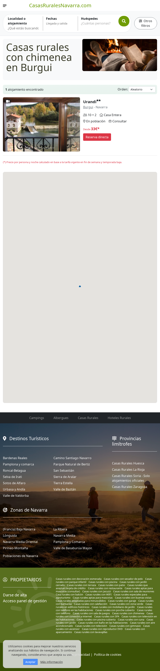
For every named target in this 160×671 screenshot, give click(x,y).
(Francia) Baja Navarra (19, 529)
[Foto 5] (36, 147)
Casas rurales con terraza (81, 585)
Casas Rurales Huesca (128, 463)
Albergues (60, 418)
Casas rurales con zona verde (126, 604)
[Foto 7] (39, 147)
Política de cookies (107, 654)
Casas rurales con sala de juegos (91, 613)
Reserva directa (97, 137)
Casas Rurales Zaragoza (129, 487)
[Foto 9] (43, 147)
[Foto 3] (32, 147)
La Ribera (60, 529)
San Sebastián (63, 470)
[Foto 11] (46, 147)
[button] (80, 286)
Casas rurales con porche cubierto (115, 610)
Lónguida (10, 535)
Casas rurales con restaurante (105, 588)
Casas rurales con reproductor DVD (102, 629)
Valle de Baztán (64, 489)
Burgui (88, 107)
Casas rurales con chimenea (128, 613)
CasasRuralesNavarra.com (60, 5)
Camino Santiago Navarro (72, 458)
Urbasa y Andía (14, 489)
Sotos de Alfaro (14, 483)
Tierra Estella (63, 483)
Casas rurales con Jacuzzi (96, 591)
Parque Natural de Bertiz (71, 464)
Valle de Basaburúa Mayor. (72, 548)
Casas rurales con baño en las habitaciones (103, 622)
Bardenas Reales (15, 458)
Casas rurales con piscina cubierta (96, 619)
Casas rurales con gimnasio (125, 626)
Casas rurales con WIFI (98, 594)
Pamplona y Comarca (69, 542)
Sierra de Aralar (64, 477)
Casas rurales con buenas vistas (133, 597)
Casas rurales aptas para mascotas (93, 597)
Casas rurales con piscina (103, 582)
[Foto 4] (34, 147)
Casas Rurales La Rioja (128, 469)
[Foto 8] (41, 147)
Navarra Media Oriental (20, 542)
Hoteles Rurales (119, 418)
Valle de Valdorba (16, 495)
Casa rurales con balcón (69, 594)
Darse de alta (15, 595)
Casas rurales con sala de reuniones (133, 591)
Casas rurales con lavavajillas (90, 632)
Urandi (89, 101)
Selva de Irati (12, 477)
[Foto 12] (48, 147)
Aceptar (30, 662)
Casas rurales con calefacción (90, 604)
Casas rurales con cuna (131, 619)
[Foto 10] (44, 147)
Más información (51, 662)
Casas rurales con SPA (106, 616)
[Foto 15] (53, 147)
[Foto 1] (29, 147)
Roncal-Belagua (14, 470)
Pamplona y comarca (18, 464)
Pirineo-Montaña (15, 548)
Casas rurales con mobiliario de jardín (113, 607)
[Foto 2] (30, 147)
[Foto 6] (37, 147)
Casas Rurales (88, 418)
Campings (36, 418)
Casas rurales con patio (111, 585)
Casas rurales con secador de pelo (123, 579)
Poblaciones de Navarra (20, 556)
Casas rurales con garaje (122, 600)
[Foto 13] (50, 147)
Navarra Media (64, 535)
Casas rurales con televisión (91, 626)
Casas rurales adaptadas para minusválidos (81, 600)
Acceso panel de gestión (25, 600)
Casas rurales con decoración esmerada (78, 579)
